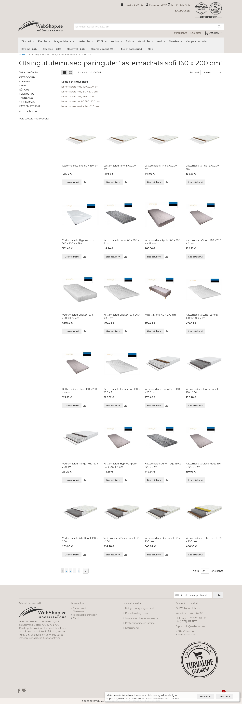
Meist (76, 618)
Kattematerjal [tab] (29, 106)
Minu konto (180, 32)
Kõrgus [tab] (24, 89)
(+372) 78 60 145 (133, 4)
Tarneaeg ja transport (85, 614)
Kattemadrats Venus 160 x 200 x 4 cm (203, 242)
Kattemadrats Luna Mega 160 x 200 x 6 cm (122, 391)
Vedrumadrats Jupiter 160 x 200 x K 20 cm (77, 316)
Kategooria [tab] (27, 77)
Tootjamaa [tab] (27, 102)
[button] (84, 182)
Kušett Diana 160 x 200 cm (160, 314)
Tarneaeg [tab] (26, 97)
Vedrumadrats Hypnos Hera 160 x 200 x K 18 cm (78, 242)
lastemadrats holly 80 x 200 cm (79, 91)
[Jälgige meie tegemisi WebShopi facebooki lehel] (19, 692)
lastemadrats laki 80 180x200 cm (80, 101)
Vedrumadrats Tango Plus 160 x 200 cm (80, 465)
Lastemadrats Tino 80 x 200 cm (120, 167)
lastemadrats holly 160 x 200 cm (79, 96)
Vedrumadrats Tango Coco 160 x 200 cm (162, 391)
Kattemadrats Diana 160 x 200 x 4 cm (79, 391)
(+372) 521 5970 (158, 4)
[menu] (121, 45)
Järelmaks (78, 611)
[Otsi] (219, 26)
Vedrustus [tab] (26, 93)
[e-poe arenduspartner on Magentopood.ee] (224, 691)
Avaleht (23, 54)
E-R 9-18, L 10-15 (180, 4)
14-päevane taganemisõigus (141, 618)
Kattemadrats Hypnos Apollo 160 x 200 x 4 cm (120, 465)
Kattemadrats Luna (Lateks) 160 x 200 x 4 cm (202, 316)
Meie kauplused (186, 634)
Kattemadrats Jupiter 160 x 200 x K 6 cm (122, 316)
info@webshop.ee (194, 626)
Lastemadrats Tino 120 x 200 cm (202, 167)
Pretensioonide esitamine (140, 623)
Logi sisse (196, 32)
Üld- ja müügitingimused (139, 608)
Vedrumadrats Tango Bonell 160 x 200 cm (202, 391)
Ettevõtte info (185, 631)
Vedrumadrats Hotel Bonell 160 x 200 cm (204, 540)
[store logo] (40, 29)
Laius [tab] (22, 85)
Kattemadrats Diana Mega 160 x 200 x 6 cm (203, 465)
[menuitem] (27, 41)
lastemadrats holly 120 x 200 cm (79, 86)
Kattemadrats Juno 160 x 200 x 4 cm (121, 242)
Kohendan (205, 696)
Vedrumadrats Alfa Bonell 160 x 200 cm (80, 540)
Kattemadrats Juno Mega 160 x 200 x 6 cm (163, 465)
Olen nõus (224, 696)
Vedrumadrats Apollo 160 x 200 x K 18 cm (162, 242)
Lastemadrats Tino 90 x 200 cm (161, 167)
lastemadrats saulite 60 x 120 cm (80, 106)
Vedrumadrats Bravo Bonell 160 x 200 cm (121, 540)
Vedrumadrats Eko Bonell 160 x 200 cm (162, 540)
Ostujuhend (132, 628)
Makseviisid (79, 608)
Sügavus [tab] (24, 81)
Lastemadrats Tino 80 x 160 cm (80, 165)
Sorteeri (194, 72)
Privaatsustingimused (137, 613)
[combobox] (149, 26)
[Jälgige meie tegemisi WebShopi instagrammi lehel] (24, 692)
